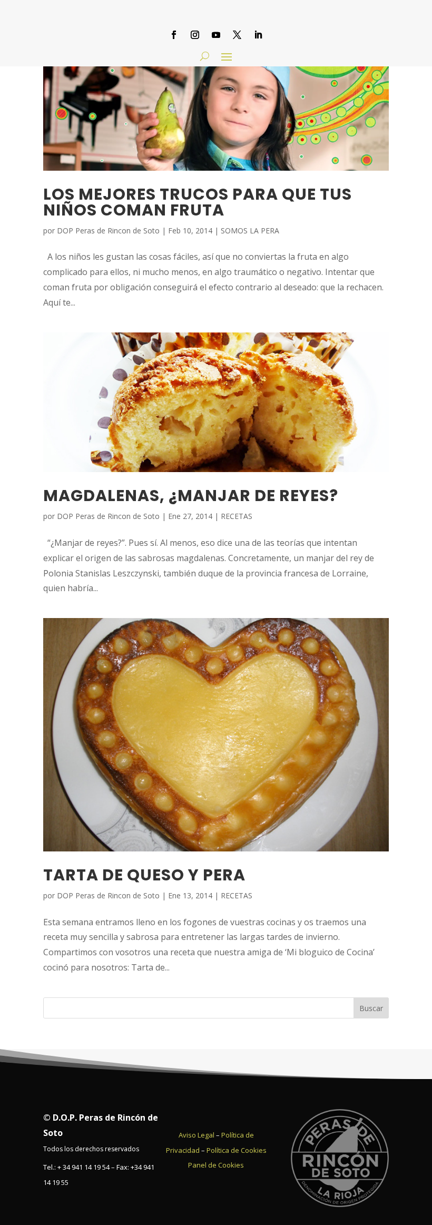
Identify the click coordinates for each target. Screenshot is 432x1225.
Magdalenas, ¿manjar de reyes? (190, 495)
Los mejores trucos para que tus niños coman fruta (197, 202)
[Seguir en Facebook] (173, 34)
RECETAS (236, 516)
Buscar (371, 1008)
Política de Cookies (237, 1150)
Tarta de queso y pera (144, 875)
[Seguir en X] (237, 34)
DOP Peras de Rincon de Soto (108, 231)
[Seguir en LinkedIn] (258, 34)
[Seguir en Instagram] (194, 34)
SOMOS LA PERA (250, 231)
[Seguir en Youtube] (216, 34)
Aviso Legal (196, 1135)
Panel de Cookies (216, 1165)
